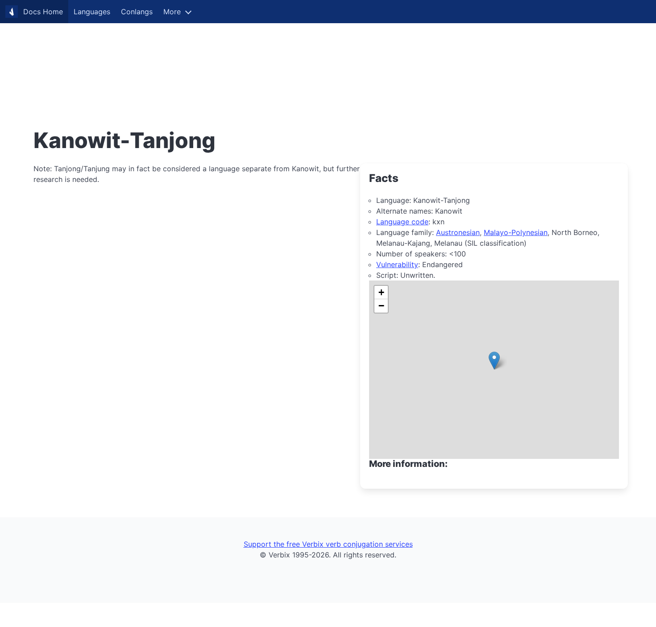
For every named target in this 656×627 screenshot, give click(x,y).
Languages (92, 11)
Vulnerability (397, 264)
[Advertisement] (268, 62)
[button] (494, 360)
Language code (402, 221)
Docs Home (43, 11)
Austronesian (458, 232)
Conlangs (137, 11)
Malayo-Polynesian (516, 232)
